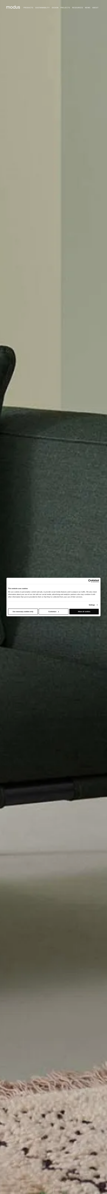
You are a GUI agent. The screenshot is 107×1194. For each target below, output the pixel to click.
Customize (52, 611)
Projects (65, 8)
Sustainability (42, 8)
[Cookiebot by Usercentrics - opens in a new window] (90, 580)
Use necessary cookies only (23, 611)
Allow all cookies (84, 611)
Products (28, 8)
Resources (77, 8)
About (95, 8)
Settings (92, 605)
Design (55, 8)
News (87, 8)
